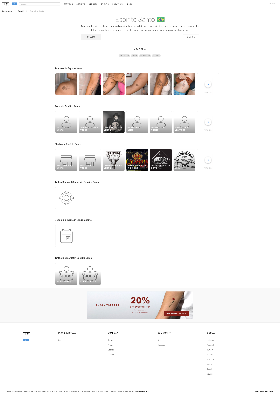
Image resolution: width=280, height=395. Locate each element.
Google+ (210, 369)
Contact (111, 355)
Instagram (211, 340)
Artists (81, 4)
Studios (93, 4)
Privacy (110, 345)
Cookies (111, 350)
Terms (110, 340)
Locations (118, 4)
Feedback (161, 345)
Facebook (210, 345)
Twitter (209, 364)
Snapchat (210, 359)
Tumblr (210, 350)
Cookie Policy (142, 391)
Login (60, 340)
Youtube (210, 374)
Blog (159, 340)
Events (105, 4)
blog (130, 4)
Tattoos (68, 4)
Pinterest (210, 355)
